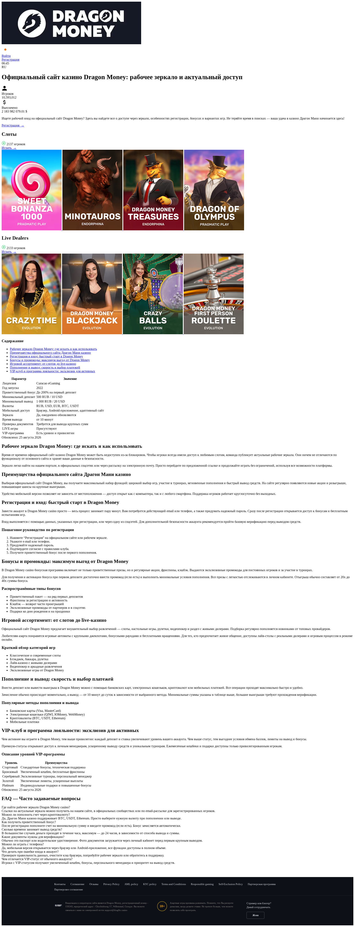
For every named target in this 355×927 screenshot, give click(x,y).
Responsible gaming (202, 884)
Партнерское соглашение (68, 889)
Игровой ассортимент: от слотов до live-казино (43, 363)
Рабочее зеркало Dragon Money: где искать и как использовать (53, 349)
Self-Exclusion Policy (231, 884)
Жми (255, 915)
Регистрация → (13, 125)
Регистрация (10, 59)
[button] (177, 807)
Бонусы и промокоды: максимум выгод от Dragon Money (50, 360)
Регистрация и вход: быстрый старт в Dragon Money (46, 356)
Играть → (9, 148)
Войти (6, 56)
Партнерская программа (262, 884)
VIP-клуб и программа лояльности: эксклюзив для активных (52, 371)
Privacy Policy (111, 884)
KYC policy (150, 884)
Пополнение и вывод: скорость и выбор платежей (45, 367)
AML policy (131, 884)
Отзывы (93, 884)
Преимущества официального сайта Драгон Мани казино (50, 352)
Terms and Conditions (173, 884)
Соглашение (77, 884)
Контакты (60, 884)
